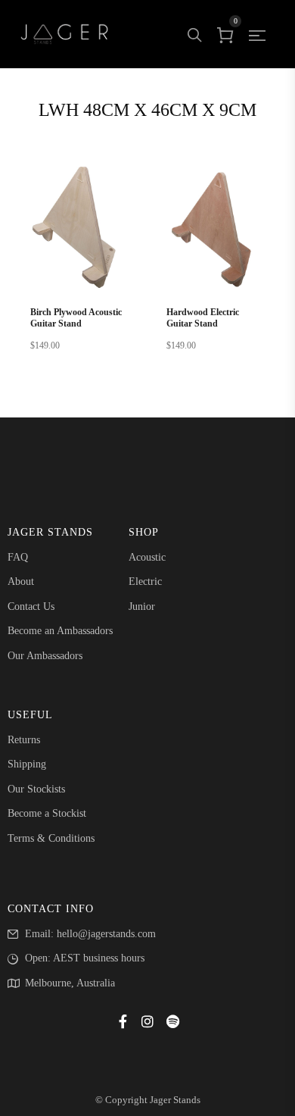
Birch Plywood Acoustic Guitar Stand (76, 318)
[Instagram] (147, 1021)
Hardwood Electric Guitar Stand (202, 318)
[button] (79, 262)
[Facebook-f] (122, 1021)
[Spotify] (172, 1021)
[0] (225, 34)
